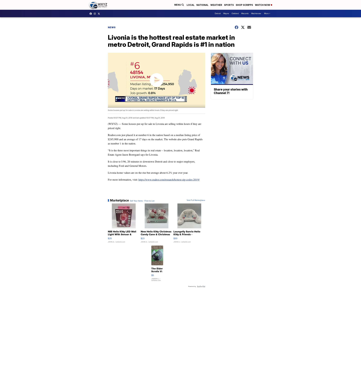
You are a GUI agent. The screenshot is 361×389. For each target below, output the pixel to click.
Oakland (235, 13)
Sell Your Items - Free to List (142, 201)
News (112, 27)
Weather (216, 5)
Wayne (226, 13)
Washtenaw (256, 13)
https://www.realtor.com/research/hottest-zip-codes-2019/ (169, 179)
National (202, 5)
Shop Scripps (244, 5)
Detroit (218, 13)
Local (190, 5)
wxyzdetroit (91, 14)
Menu (178, 5)
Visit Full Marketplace (196, 200)
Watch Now (263, 5)
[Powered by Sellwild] (201, 286)
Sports (229, 5)
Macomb (245, 13)
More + (267, 13)
